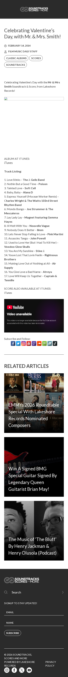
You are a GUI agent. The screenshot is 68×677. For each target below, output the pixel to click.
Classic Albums (16, 58)
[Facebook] (13, 343)
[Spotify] (44, 343)
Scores (36, 58)
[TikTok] (54, 343)
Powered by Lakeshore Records (19, 663)
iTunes (8, 163)
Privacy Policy (50, 663)
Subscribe (12, 632)
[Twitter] (18, 343)
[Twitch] (34, 343)
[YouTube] (28, 343)
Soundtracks (15, 64)
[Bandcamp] (49, 343)
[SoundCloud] (39, 343)
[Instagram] (23, 343)
